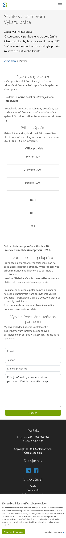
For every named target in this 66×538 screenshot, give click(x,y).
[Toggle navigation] (60, 4)
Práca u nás (33, 490)
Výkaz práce (10, 60)
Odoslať (33, 412)
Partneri (23, 60)
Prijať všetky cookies (13, 531)
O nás (33, 486)
